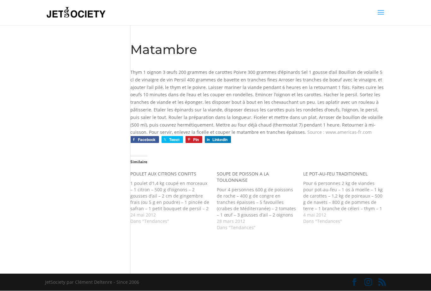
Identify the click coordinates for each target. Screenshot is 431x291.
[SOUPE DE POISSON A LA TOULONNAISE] (260, 201)
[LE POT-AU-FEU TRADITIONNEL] (346, 197)
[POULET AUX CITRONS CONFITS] (173, 197)
